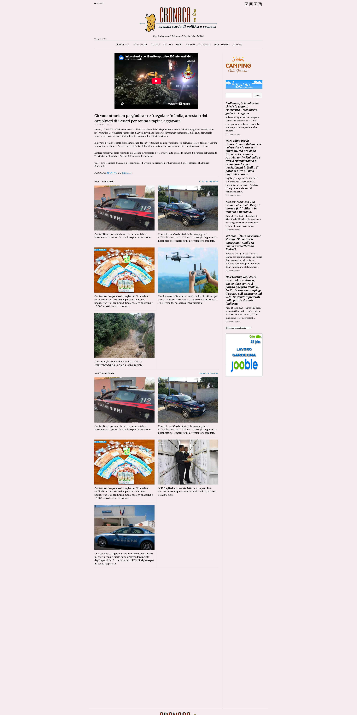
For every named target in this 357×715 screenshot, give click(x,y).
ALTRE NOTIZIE (221, 44)
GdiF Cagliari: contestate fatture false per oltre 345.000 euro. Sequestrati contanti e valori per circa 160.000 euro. (187, 491)
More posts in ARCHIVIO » (208, 181)
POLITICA (155, 44)
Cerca (257, 95)
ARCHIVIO (237, 44)
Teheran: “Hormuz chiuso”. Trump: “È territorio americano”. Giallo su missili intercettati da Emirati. (243, 242)
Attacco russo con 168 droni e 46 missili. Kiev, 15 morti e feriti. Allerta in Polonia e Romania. (243, 206)
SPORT (179, 44)
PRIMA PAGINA (140, 44)
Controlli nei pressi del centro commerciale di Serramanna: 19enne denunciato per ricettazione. (122, 235)
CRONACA (168, 44)
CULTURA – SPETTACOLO (198, 44)
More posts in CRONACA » (208, 373)
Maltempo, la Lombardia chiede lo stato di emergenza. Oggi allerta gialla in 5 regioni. (118, 363)
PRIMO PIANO (123, 44)
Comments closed (234, 134)
